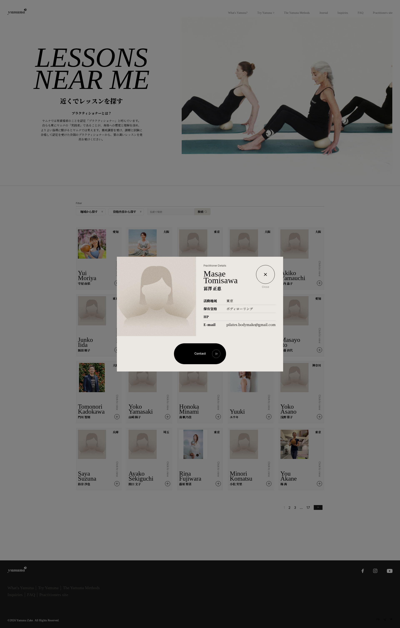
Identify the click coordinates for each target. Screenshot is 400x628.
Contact (200, 353)
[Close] (265, 274)
